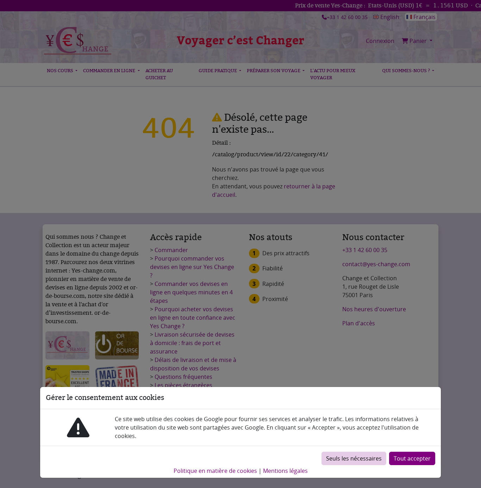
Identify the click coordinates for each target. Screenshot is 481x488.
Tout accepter (412, 458)
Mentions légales (285, 471)
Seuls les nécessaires (354, 458)
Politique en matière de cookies (215, 471)
